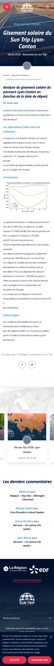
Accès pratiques (11, 618)
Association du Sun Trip (34, 54)
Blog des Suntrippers (27, 24)
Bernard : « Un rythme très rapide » (27, 527)
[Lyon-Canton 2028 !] (47, 6)
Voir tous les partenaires (27, 580)
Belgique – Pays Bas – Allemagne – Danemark (27, 497)
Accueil (6, 75)
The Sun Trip (31, 457)
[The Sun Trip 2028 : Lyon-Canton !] (27, 426)
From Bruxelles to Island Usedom (27, 512)
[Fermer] (51, 636)
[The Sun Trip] (27, 10)
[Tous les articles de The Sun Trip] (27, 440)
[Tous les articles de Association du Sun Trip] (27, 66)
